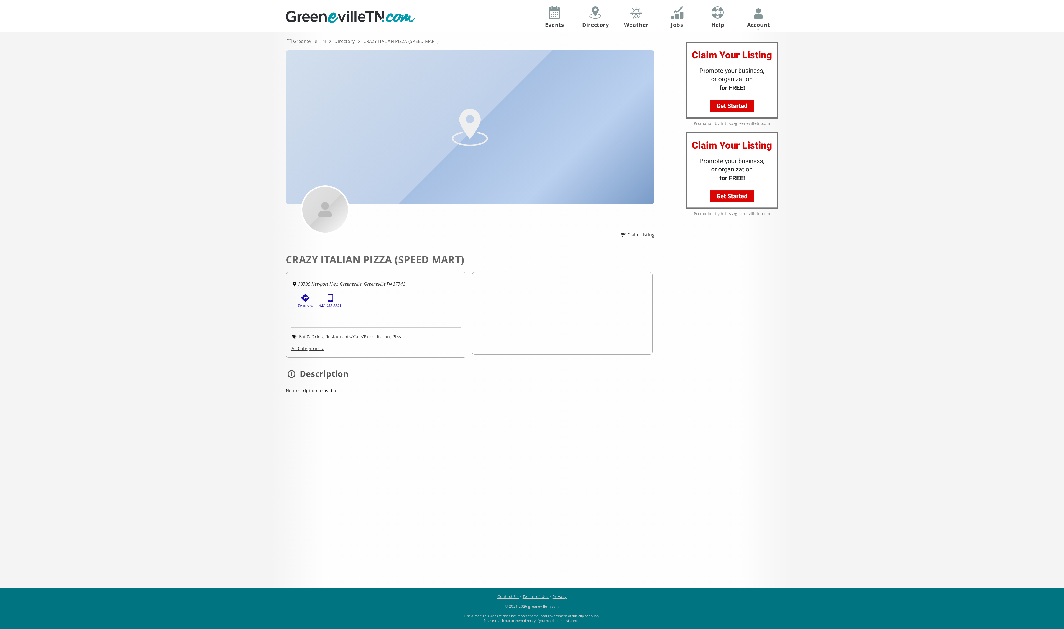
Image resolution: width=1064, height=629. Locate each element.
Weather (636, 25)
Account (758, 25)
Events (554, 25)
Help (718, 25)
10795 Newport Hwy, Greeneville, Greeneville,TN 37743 (351, 284)
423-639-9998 (330, 305)
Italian (383, 337)
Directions (305, 305)
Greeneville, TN (309, 41)
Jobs (677, 25)
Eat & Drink (311, 337)
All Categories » (307, 349)
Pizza (397, 337)
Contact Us (508, 596)
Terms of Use (536, 596)
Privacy (560, 596)
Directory (344, 41)
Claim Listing (641, 235)
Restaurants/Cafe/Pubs (350, 337)
